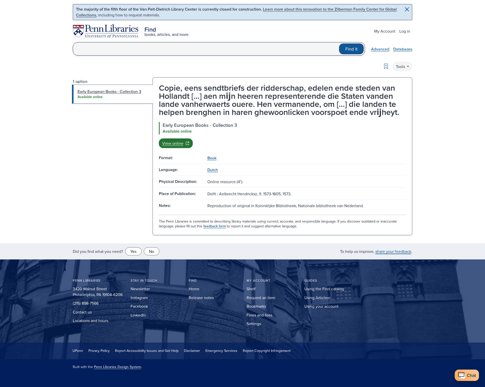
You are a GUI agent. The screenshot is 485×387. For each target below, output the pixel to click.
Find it (351, 49)
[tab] (112, 94)
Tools (401, 66)
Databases (402, 49)
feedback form (214, 226)
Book (211, 158)
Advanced (380, 49)
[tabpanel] (282, 135)
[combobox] (206, 48)
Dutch (212, 170)
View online (172, 143)
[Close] (407, 9)
